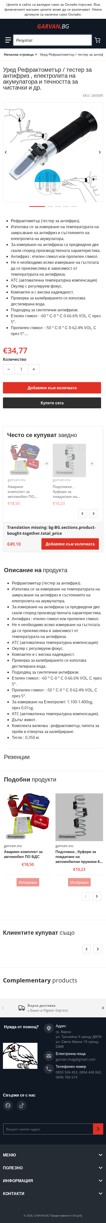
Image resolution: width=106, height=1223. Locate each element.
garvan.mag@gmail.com (75, 1059)
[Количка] (98, 40)
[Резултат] (86, 40)
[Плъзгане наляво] (6, 152)
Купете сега (52, 403)
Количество (14, 359)
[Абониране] (98, 1129)
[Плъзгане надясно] (100, 152)
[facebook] (8, 1105)
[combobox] (52, 40)
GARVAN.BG (41, 1215)
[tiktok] (22, 1105)
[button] (8, 40)
